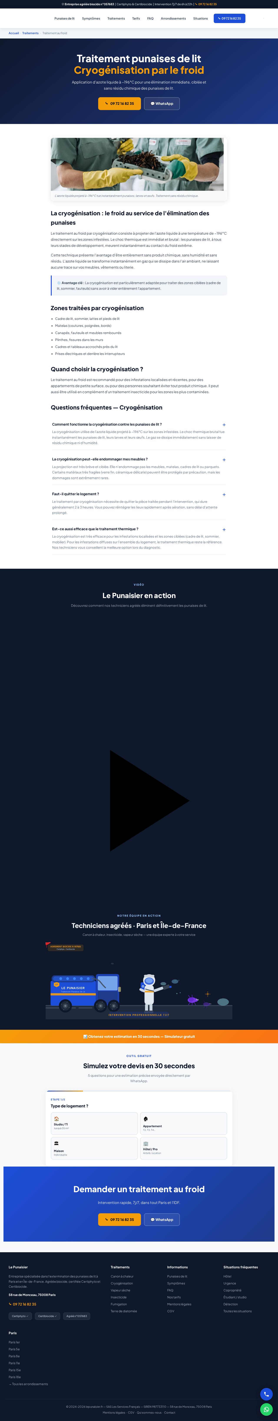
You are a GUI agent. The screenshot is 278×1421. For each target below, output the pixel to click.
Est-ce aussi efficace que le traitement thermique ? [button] (95, 529)
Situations (200, 18)
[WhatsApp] (266, 1409)
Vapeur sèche (120, 1290)
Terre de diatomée (124, 1311)
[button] (139, 751)
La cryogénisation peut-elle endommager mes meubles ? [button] (100, 459)
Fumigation (119, 1304)
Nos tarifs (174, 1297)
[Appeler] (266, 1394)
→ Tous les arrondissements (28, 1384)
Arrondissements (173, 18)
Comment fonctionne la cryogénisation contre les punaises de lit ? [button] (107, 424)
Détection (230, 1304)
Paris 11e (14, 1363)
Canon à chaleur (122, 1276)
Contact (169, 1412)
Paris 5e (14, 1349)
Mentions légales (179, 1304)
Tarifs (136, 18)
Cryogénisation (122, 1283)
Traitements (116, 18)
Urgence (229, 1283)
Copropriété (232, 1290)
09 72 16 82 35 (207, 4)
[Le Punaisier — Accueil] (23, 18)
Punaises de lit (65, 18)
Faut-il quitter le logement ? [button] (75, 493)
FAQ (150, 18)
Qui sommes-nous (149, 1412)
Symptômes (91, 18)
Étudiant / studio (235, 1297)
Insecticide (119, 1297)
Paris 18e (15, 1377)
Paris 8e (14, 1356)
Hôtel (227, 1276)
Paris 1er (14, 1342)
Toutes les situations (237, 1311)
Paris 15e (15, 1370)
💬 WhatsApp (162, 103)
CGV (170, 1311)
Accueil (14, 33)
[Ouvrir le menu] (263, 18)
